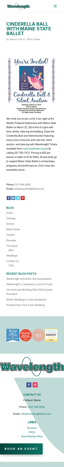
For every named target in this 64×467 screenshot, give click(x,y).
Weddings (12, 255)
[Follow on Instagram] (35, 384)
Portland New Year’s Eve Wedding (25, 305)
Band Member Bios (32, 436)
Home (9, 213)
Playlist (10, 235)
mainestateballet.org (34, 148)
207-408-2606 (22, 184)
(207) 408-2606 (36, 407)
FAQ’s (32, 432)
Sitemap (11, 218)
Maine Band (13, 229)
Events (37, 39)
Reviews (11, 240)
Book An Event (21, 448)
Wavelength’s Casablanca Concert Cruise (29, 284)
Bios (11, 250)
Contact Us (12, 261)
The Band (11, 246)
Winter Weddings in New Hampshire (26, 299)
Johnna (13, 39)
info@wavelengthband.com (29, 188)
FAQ (11, 265)
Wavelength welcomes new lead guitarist (28, 278)
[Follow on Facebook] (28, 384)
